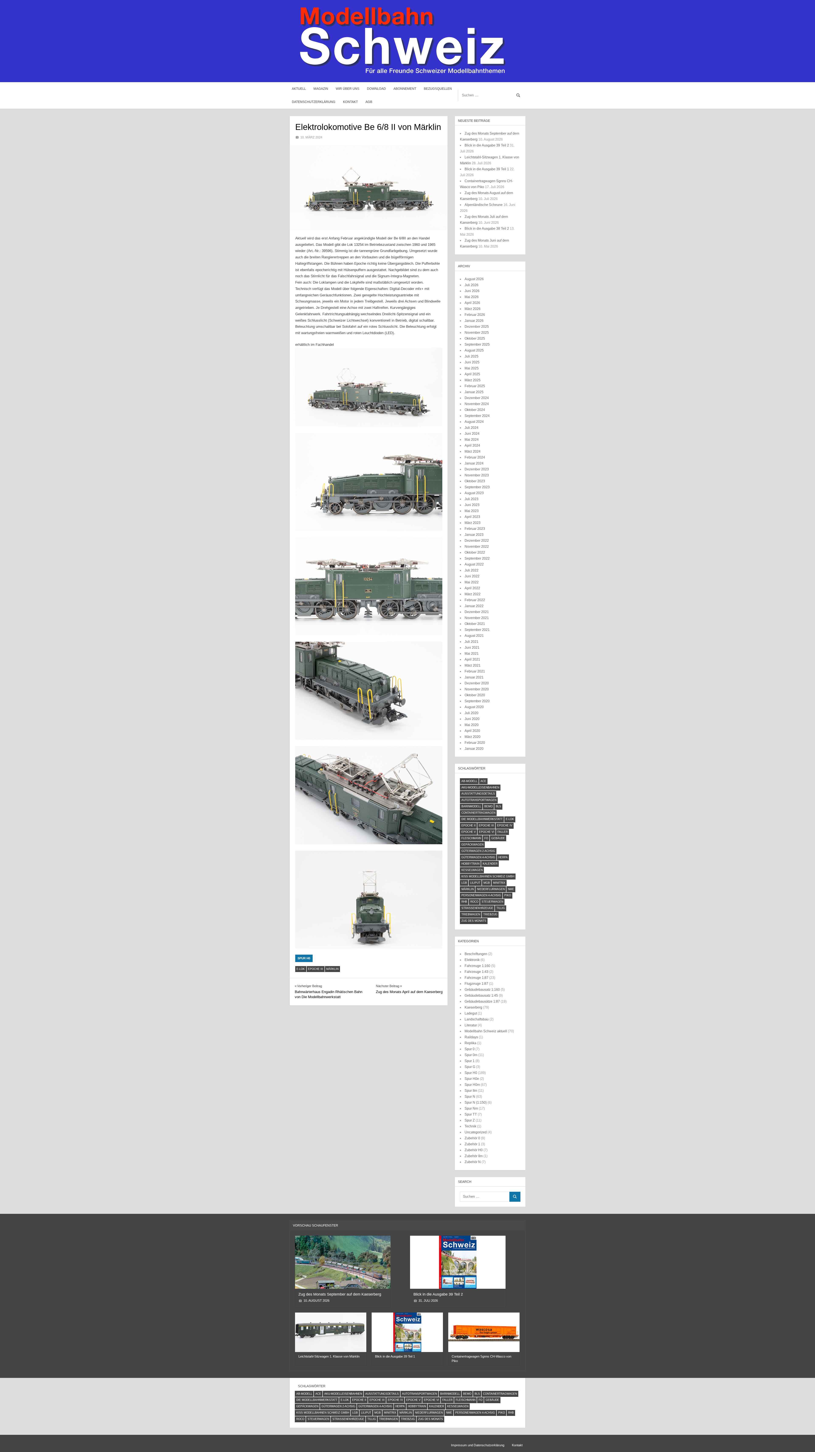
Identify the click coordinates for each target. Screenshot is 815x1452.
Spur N (470, 1096)
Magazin (320, 88)
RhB (464, 901)
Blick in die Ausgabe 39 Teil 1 (487, 169)
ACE (483, 781)
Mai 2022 (472, 582)
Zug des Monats (473, 920)
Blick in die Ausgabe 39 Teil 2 (487, 145)
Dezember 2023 (477, 469)
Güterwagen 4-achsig (478, 857)
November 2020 (477, 689)
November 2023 (477, 475)
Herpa (503, 857)
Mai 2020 (472, 725)
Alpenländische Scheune (484, 205)
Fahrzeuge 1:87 (476, 977)
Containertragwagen (478, 812)
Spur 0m (471, 1055)
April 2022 (472, 588)
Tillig (500, 908)
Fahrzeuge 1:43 (476, 972)
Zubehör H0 (474, 1150)
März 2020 (473, 737)
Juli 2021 (471, 641)
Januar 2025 (474, 392)
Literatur (471, 1025)
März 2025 (473, 380)
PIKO (507, 895)
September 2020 (477, 701)
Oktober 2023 (475, 481)
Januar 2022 (474, 606)
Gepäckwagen (472, 844)
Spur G (470, 1067)
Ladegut (471, 1013)
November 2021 (477, 618)
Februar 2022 (475, 600)
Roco (474, 901)
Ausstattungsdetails (478, 793)
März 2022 (473, 594)
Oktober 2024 (475, 410)
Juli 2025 (471, 356)
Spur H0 (304, 958)
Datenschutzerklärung (313, 102)
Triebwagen (470, 914)
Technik (470, 1126)
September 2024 (477, 416)
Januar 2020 (474, 748)
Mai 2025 (472, 368)
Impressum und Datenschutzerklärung (477, 1445)
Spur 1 (470, 1061)
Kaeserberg (473, 1007)
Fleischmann (471, 838)
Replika (470, 1043)
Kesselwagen (472, 870)
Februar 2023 (475, 528)
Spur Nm (471, 1108)
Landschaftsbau (477, 1019)
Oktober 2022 (475, 552)
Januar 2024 (474, 463)
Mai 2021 (472, 653)
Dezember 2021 (477, 612)
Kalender (490, 863)
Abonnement (404, 88)
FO (486, 838)
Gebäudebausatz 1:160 (482, 989)
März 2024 (473, 451)
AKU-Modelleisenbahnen (480, 787)
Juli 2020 (471, 713)
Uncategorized (476, 1132)
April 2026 (472, 303)
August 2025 (474, 350)
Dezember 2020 (477, 683)
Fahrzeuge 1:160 (477, 966)
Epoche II (468, 825)
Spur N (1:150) (476, 1102)
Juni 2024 (472, 433)
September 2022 (477, 558)
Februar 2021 (475, 671)
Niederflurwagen (491, 889)
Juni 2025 (472, 362)
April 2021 (472, 659)
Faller (502, 831)
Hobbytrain (470, 863)
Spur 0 (470, 1049)
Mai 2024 (472, 439)
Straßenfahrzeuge (477, 908)
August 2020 (474, 707)
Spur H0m (472, 1084)
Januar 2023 (474, 534)
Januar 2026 (474, 320)
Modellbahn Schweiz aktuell (486, 1031)
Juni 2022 (472, 576)
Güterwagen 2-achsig (478, 851)
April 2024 (472, 445)
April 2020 (472, 731)
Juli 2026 (471, 285)
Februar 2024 (475, 457)
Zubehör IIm (474, 1156)
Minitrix (499, 882)
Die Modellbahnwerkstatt (482, 819)
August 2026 (474, 279)
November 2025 (477, 332)
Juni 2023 (472, 505)
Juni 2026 (472, 291)
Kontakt (350, 102)
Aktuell (299, 88)
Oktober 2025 (475, 338)
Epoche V (468, 831)
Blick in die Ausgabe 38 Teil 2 (487, 228)
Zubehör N (473, 1162)
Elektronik (472, 960)
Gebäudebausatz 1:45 (481, 995)
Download (376, 88)
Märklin (332, 969)
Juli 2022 (471, 570)
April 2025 (472, 374)
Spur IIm (471, 1090)
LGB (464, 882)
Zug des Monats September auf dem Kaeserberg (339, 1294)
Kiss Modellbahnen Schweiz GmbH (487, 876)
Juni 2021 (472, 647)
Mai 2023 (472, 511)
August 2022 (474, 564)
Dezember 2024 (477, 398)
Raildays (471, 1037)
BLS (498, 806)
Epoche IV (504, 825)
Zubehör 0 (472, 1138)
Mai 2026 (472, 297)
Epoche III (315, 969)
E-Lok (300, 969)
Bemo (488, 806)
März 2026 (473, 309)
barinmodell (471, 806)
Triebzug (490, 914)
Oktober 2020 (475, 695)
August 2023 (474, 493)
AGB (368, 102)
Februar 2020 (475, 742)
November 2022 (477, 546)
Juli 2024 (471, 427)
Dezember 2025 (477, 326)
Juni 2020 (472, 719)
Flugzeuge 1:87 (476, 983)
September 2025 (477, 344)
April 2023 (472, 517)
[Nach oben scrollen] (805, 1442)
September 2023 (477, 487)
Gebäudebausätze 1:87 (482, 1001)
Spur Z (470, 1120)
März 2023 (473, 523)
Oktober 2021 (475, 624)
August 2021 (474, 635)
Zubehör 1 (472, 1144)
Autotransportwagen (478, 800)
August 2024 (474, 422)
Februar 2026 (475, 315)
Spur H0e (472, 1079)
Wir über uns (347, 88)
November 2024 (477, 404)
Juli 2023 (471, 499)
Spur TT (471, 1114)
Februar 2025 (475, 386)
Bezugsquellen (438, 88)
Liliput (475, 882)
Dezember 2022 (477, 540)
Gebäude (498, 838)
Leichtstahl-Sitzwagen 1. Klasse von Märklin (329, 1356)
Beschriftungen (476, 954)
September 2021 (477, 630)
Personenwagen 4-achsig (481, 895)
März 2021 (473, 665)
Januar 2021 (474, 677)
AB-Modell (469, 781)
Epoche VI (486, 831)
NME (511, 889)
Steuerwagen (492, 901)
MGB (486, 882)
